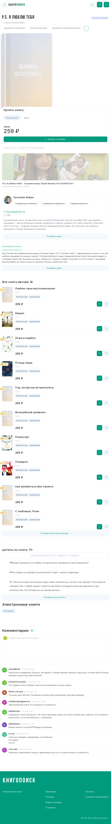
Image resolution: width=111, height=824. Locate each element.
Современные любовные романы (27, 204)
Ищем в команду (53, 802)
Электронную (12, 118)
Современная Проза (79, 204)
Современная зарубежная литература (55, 204)
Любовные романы (38, 28)
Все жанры (8, 611)
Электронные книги (12, 791)
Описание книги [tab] (12, 246)
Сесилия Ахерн (23, 197)
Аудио (26, 118)
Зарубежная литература (14, 28)
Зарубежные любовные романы (66, 28)
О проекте (50, 807)
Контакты (89, 791)
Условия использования (96, 797)
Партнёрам (50, 791)
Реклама (49, 797)
